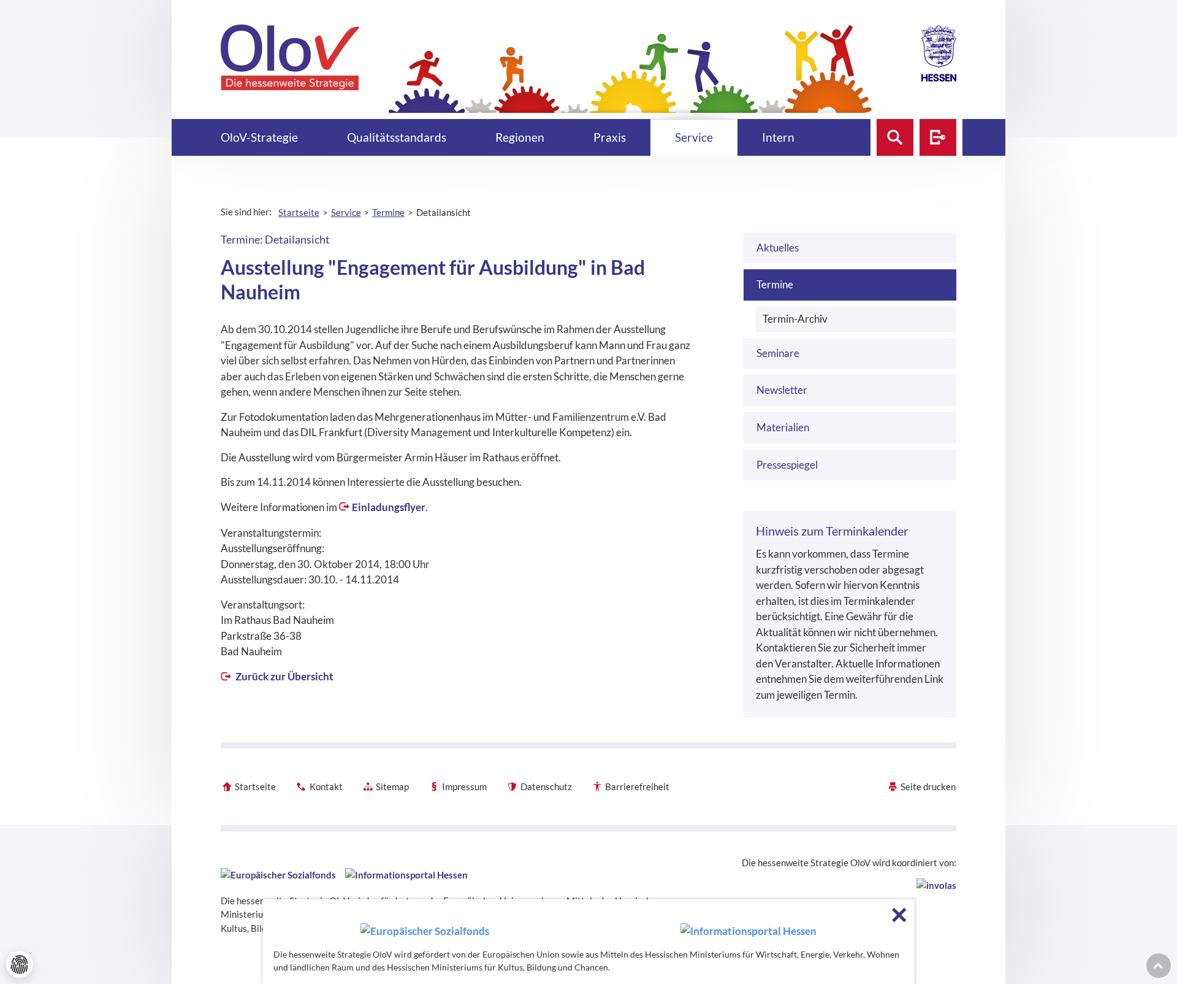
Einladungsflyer (388, 507)
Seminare (777, 353)
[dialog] (589, 941)
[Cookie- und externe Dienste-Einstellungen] (19, 964)
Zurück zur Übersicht (283, 676)
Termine (774, 284)
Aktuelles (777, 247)
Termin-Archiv (795, 318)
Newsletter (781, 389)
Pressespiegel (787, 464)
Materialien (782, 427)
